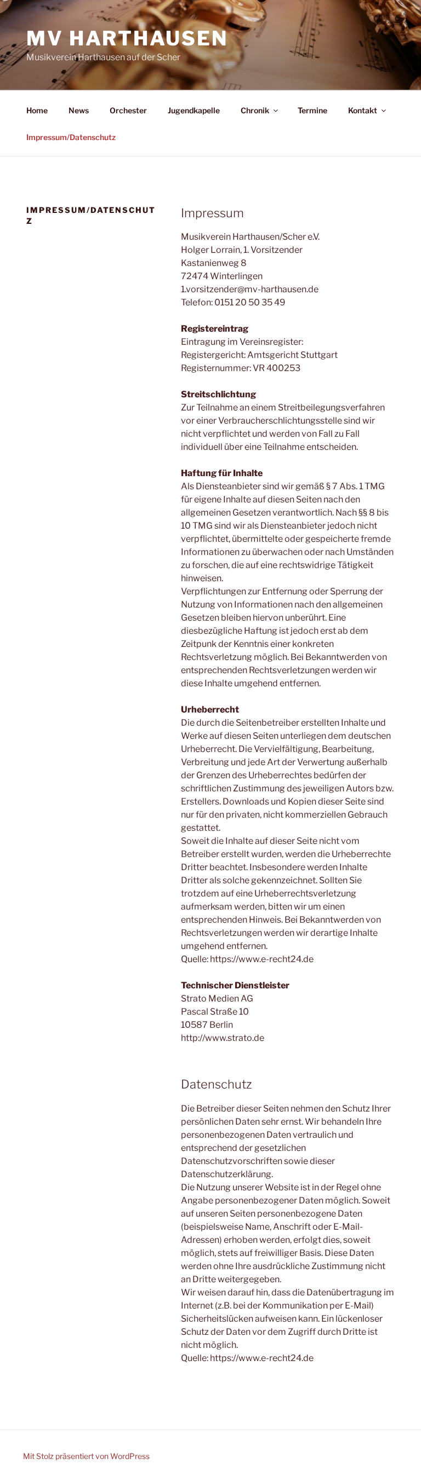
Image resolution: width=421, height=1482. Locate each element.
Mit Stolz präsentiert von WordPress (86, 1456)
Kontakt (362, 110)
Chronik (255, 110)
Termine (312, 110)
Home (37, 110)
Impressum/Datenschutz (71, 137)
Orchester (128, 110)
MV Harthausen (126, 38)
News (79, 110)
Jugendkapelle (194, 110)
